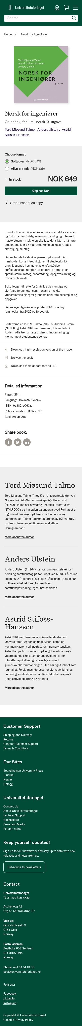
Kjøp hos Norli (41, 191)
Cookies (8, 1020)
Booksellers (11, 820)
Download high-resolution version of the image (41, 349)
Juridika (8, 775)
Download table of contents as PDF (34, 366)
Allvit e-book (28, 168)
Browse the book (22, 357)
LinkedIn (27, 442)
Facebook (8, 442)
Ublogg (8, 784)
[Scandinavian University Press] (26, 7)
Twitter (17, 442)
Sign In (57, 7)
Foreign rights (12, 829)
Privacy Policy (24, 1020)
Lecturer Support (14, 815)
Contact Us (10, 806)
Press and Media (14, 824)
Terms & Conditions (16, 748)
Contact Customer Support (20, 744)
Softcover (26, 161)
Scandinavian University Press (23, 770)
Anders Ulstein (48, 129)
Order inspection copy (26, 203)
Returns (8, 739)
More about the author (19, 537)
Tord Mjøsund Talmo (20, 129)
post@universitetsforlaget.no (22, 972)
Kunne (7, 779)
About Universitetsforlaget (20, 811)
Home (8, 34)
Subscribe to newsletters (24, 867)
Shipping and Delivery (17, 735)
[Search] (74, 18)
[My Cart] (66, 7)
